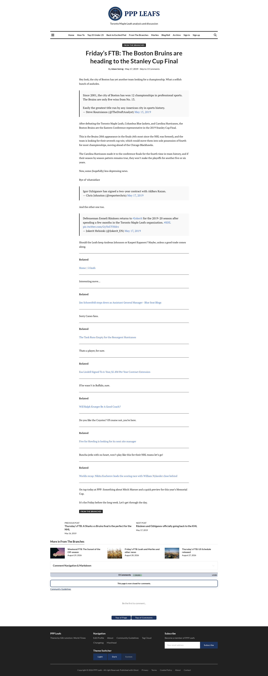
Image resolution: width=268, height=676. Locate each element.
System (128, 656)
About (110, 638)
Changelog (98, 642)
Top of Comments (144, 617)
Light (100, 656)
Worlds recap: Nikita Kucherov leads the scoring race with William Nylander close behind (128, 476)
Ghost (135, 670)
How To (81, 35)
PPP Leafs (142, 13)
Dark (114, 656)
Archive (177, 35)
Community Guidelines (128, 638)
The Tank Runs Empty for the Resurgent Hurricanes (107, 337)
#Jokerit (137, 218)
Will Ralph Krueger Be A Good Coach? (100, 406)
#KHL (167, 222)
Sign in (187, 35)
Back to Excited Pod (116, 35)
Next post (141, 523)
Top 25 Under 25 (95, 35)
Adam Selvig (115, 69)
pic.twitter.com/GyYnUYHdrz (101, 227)
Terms (154, 670)
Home (71, 35)
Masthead (112, 642)
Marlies (155, 35)
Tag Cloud (146, 638)
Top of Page (121, 617)
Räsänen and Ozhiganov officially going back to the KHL (166, 526)
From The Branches (138, 35)
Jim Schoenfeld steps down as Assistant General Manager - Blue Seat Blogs (120, 302)
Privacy (145, 670)
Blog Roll (165, 35)
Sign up (196, 35)
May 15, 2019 (143, 112)
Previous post (72, 523)
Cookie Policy (166, 670)
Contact (187, 670)
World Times (79, 638)
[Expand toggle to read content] (213, 565)
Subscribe (209, 645)
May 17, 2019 (135, 195)
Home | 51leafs (87, 268)
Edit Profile (98, 638)
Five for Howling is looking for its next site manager (107, 441)
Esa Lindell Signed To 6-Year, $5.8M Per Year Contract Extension (114, 372)
